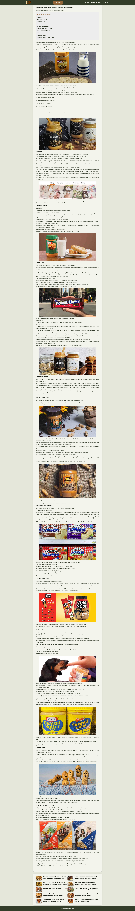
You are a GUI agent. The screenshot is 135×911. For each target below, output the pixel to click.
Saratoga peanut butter (43, 26)
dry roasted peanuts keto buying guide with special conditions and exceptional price (54, 877)
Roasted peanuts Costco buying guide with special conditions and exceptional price (86, 877)
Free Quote (58, 2)
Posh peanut (40, 17)
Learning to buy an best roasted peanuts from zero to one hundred (55, 889)
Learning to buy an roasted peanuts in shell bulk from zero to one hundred (86, 894)
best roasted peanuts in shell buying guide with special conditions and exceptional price (55, 883)
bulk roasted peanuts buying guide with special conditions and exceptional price (85, 883)
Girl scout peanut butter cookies (45, 37)
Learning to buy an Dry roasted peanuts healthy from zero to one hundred (53, 900)
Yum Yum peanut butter (43, 30)
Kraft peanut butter (42, 19)
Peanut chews (41, 21)
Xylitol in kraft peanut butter (44, 33)
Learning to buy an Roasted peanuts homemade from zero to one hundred (53, 894)
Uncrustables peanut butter (44, 28)
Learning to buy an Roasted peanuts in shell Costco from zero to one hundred (86, 889)
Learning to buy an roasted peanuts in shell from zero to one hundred (86, 900)
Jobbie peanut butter (42, 24)
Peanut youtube (41, 35)
